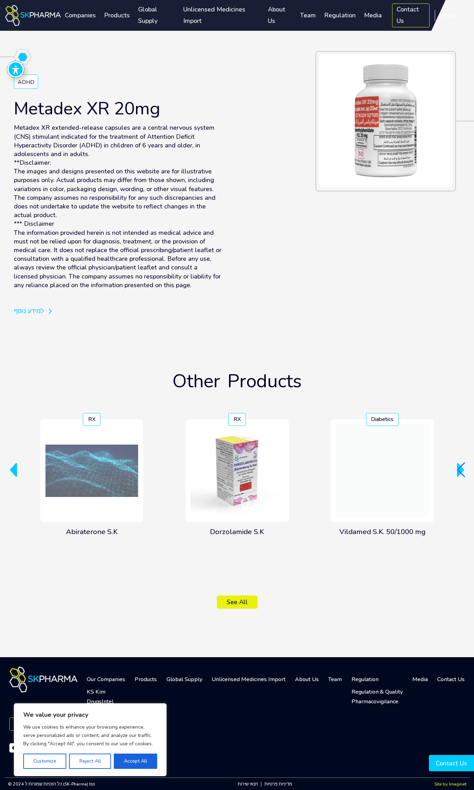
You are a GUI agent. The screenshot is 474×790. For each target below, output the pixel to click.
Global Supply (148, 15)
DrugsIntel (100, 701)
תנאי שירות (248, 784)
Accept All (135, 761)
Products (117, 15)
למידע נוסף (29, 311)
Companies (80, 15)
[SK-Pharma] (33, 15)
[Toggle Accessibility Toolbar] (15, 69)
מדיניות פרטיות (278, 784)
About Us (276, 15)
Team (308, 15)
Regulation (340, 15)
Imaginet (457, 784)
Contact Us (408, 15)
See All (237, 602)
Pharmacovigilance (375, 701)
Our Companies (106, 679)
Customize (44, 761)
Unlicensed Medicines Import (214, 15)
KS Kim (96, 692)
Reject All (90, 761)
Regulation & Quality (377, 692)
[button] (13, 470)
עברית (447, 15)
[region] (90, 739)
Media (373, 15)
